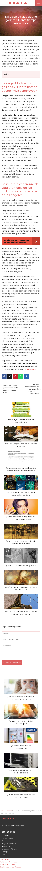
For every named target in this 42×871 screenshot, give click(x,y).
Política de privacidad (16, 825)
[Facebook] (4, 376)
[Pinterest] (15, 376)
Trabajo (5, 852)
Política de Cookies (7, 864)
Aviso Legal (4, 859)
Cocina (4, 841)
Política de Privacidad (8, 862)
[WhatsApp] (20, 376)
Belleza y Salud (7, 838)
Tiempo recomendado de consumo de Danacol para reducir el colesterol (31, 389)
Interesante (6, 846)
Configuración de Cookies (10, 867)
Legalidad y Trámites (9, 849)
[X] (9, 376)
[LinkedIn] (26, 376)
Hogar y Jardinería (9, 844)
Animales (5, 835)
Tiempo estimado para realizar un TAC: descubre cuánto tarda (11, 388)
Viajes (4, 854)
